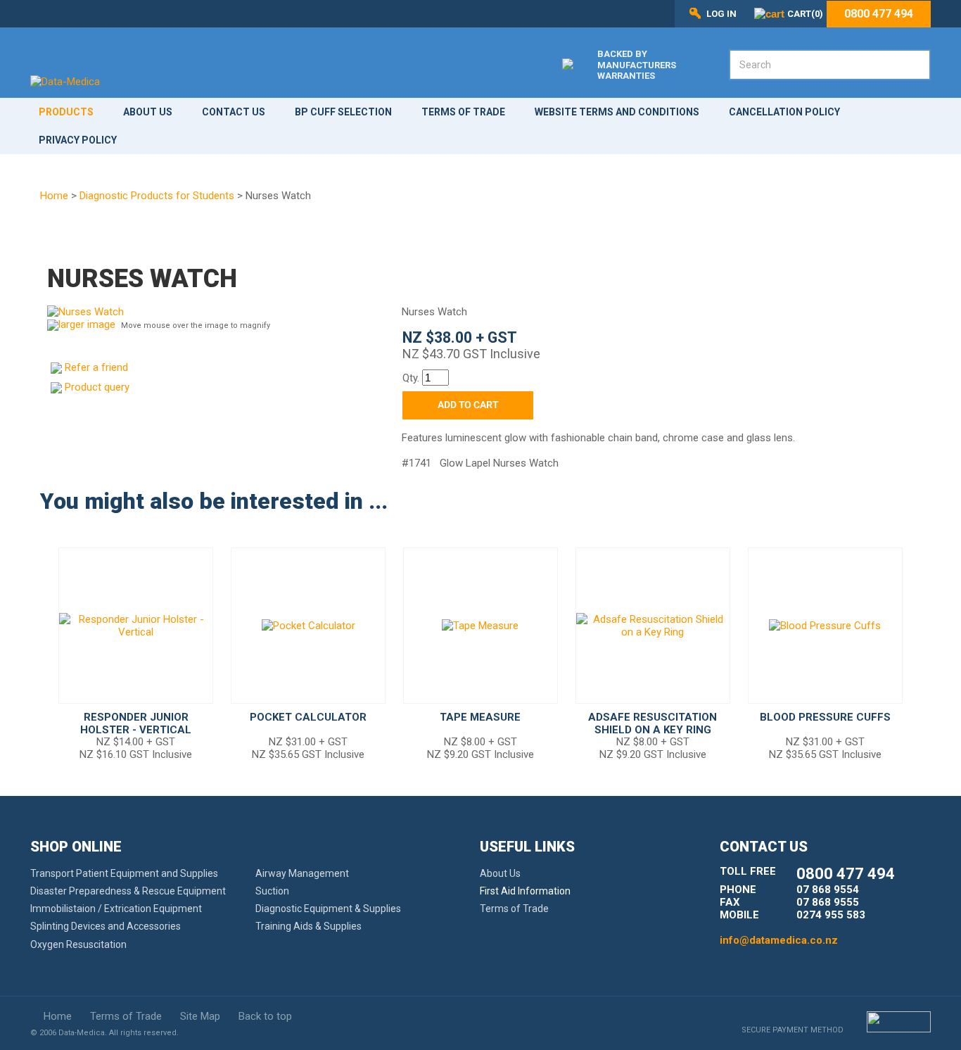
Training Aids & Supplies (308, 926)
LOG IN (721, 13)
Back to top (265, 1016)
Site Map (200, 1016)
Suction (272, 891)
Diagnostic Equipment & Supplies (328, 908)
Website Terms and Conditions (617, 112)
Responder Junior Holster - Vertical (135, 723)
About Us (147, 112)
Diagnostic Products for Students (156, 195)
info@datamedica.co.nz (779, 940)
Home (54, 195)
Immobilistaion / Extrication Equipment (116, 908)
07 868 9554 (827, 889)
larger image (86, 324)
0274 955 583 (830, 915)
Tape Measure (480, 717)
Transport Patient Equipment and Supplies (124, 873)
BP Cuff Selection (343, 112)
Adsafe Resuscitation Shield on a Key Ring (652, 723)
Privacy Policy (78, 140)
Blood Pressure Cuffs (825, 717)
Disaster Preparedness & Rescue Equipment (128, 891)
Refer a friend (96, 367)
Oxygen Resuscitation (78, 944)
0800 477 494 (878, 14)
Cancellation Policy (784, 112)
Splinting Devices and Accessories (105, 926)
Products (66, 112)
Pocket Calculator (308, 717)
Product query (97, 387)
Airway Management (302, 873)
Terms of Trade (463, 112)
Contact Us (233, 112)
